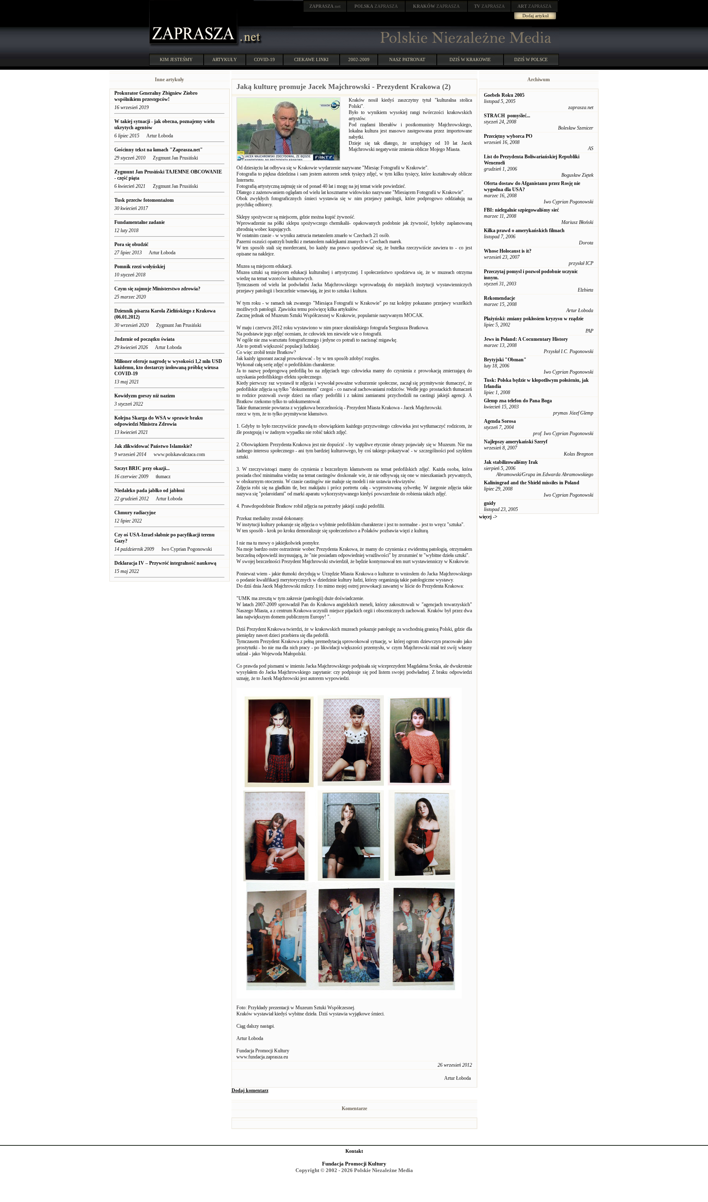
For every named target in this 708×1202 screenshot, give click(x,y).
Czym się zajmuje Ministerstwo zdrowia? (157, 289)
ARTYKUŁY (224, 59)
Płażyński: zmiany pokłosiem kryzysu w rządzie (533, 319)
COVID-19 (264, 59)
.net (324, 6)
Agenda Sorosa (500, 421)
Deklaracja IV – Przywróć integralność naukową (165, 563)
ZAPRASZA (376, 6)
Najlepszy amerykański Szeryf (515, 442)
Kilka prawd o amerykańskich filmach (524, 230)
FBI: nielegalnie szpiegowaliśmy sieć (521, 210)
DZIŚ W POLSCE (531, 59)
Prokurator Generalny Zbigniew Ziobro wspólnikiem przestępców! (155, 96)
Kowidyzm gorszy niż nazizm (144, 396)
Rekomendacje (499, 298)
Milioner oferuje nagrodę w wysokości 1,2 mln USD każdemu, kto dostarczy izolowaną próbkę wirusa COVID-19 (168, 367)
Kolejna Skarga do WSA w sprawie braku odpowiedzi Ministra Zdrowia (158, 421)
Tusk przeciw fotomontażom (144, 200)
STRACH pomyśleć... (507, 116)
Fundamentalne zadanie (139, 222)
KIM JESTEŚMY (176, 59)
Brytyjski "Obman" (505, 360)
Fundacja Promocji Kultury (354, 1164)
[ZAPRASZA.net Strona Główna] (194, 45)
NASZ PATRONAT (407, 59)
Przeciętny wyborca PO (508, 136)
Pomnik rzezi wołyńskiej (139, 266)
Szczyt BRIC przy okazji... (142, 468)
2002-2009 (359, 59)
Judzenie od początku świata (144, 339)
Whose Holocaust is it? (507, 251)
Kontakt (354, 1151)
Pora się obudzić (131, 244)
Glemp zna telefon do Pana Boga (518, 401)
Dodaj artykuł (535, 15)
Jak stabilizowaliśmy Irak (511, 462)
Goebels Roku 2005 (504, 95)
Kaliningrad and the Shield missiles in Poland (531, 483)
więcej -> (488, 517)
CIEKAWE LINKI (311, 59)
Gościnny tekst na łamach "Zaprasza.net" (158, 150)
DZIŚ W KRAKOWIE (470, 59)
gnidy (490, 503)
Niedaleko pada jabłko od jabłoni (149, 490)
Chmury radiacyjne (135, 512)
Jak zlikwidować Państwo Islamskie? (153, 446)
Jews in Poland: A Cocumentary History (526, 339)
